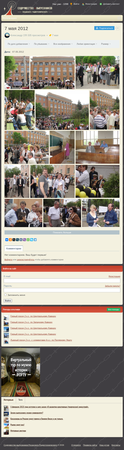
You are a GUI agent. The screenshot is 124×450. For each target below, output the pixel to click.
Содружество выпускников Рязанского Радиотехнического (30, 445)
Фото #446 (62, 147)
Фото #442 (97, 181)
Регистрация (114, 276)
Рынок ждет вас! (17, 425)
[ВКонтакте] (6, 239)
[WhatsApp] (28, 239)
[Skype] (31, 239)
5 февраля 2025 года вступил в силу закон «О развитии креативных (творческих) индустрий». (49, 407)
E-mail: (7, 276)
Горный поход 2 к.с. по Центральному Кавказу (33, 316)
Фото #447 (26, 147)
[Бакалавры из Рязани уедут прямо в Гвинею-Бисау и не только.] (6, 420)
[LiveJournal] (17, 239)
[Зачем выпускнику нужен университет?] (6, 414)
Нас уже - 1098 (60, 4)
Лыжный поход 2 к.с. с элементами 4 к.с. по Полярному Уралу (41, 340)
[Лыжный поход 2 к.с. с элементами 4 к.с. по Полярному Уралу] (6, 341)
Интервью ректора (18, 431)
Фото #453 (17, 72)
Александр (16, 35)
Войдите (8, 260)
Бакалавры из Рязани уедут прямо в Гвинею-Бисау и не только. (36, 419)
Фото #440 (62, 213)
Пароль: (8, 286)
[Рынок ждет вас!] (6, 426)
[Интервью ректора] (6, 432)
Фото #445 (97, 147)
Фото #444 (17, 181)
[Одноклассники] (10, 239)
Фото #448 (104, 110)
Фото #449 (62, 110)
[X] (13, 239)
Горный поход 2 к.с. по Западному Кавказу (31, 322)
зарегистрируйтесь (25, 260)
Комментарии (13, 248)
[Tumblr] (21, 239)
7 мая (55, 35)
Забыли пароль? (112, 286)
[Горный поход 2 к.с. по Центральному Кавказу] (6, 317)
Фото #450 (19, 110)
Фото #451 (97, 72)
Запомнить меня (16, 295)
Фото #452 (52, 72)
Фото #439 (100, 213)
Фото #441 (23, 213)
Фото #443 (52, 181)
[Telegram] (35, 239)
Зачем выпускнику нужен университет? (26, 413)
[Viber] (24, 239)
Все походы (113, 309)
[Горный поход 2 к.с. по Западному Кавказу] (6, 323)
